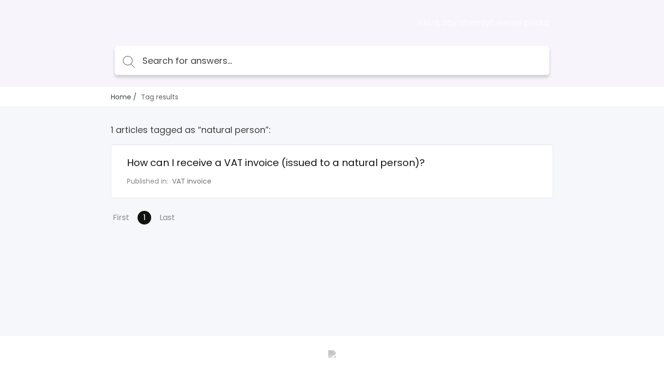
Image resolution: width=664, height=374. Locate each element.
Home (121, 97)
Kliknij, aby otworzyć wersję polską (484, 23)
